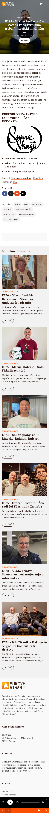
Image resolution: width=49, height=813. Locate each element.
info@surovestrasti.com (12, 768)
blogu (11, 103)
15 (3, 802)
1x (43, 802)
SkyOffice (6, 735)
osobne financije (26, 214)
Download (38, 178)
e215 (26, 204)
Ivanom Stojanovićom (13, 76)
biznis (17, 204)
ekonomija (36, 204)
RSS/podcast (7, 791)
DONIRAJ (41, 4)
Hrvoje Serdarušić (11, 61)
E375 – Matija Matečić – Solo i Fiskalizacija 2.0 (23, 368)
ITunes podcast (9, 794)
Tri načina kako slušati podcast (21, 158)
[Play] (10, 802)
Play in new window (21, 178)
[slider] (30, 802)
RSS (15, 181)
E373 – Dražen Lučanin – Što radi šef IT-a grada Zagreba (23, 504)
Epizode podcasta (24, 17)
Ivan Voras (20, 35)
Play (26, 40)
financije (7, 209)
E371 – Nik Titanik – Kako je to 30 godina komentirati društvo (24, 645)
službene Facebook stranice (17, 771)
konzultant (9, 214)
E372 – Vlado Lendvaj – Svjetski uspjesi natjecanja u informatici (23, 574)
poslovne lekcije (11, 219)
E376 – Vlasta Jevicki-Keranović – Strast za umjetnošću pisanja (17, 298)
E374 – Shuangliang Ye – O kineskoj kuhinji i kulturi (21, 436)
